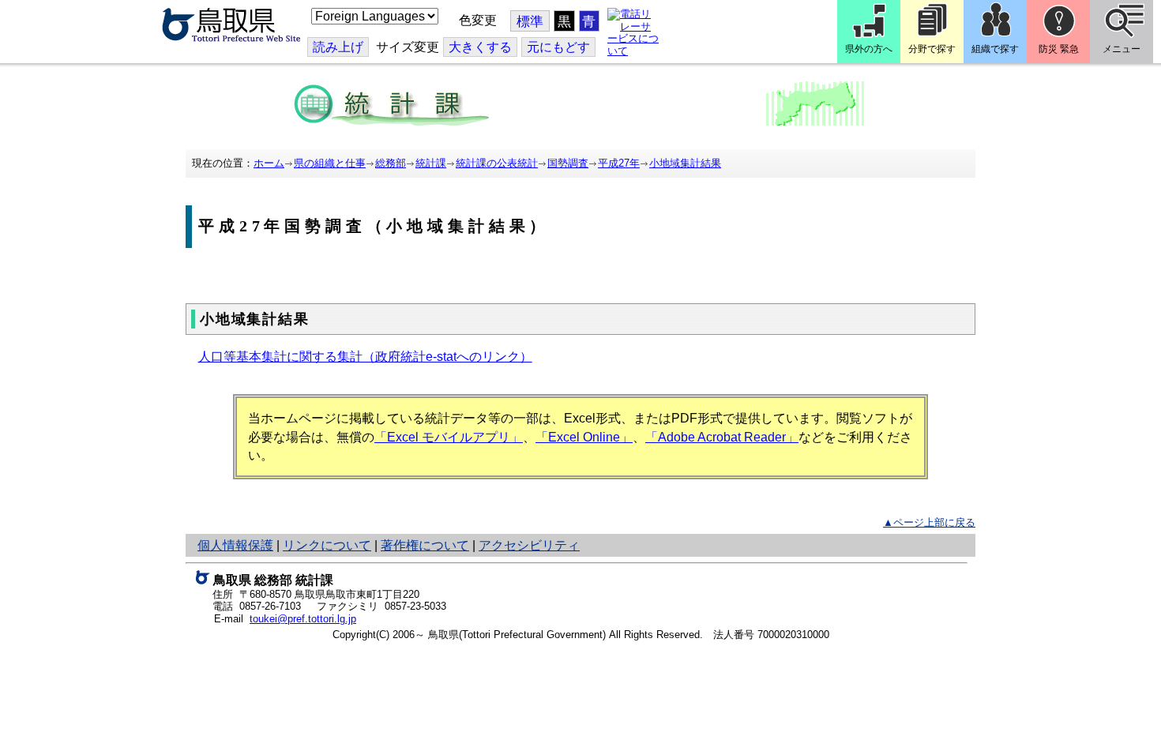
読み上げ (338, 47)
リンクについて (327, 545)
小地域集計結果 (685, 163)
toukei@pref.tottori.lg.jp (303, 619)
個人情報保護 (235, 545)
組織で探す (995, 48)
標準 (530, 21)
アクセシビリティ (529, 545)
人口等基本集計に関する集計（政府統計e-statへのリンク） (365, 356)
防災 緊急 (1059, 48)
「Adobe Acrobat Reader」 (721, 437)
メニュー (1121, 48)
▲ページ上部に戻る (929, 522)
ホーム (269, 163)
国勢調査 (567, 163)
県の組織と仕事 (330, 163)
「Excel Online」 (584, 437)
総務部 (390, 163)
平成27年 (619, 163)
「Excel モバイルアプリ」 (448, 437)
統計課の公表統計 (497, 163)
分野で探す (932, 48)
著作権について (425, 545)
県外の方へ (868, 48)
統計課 (430, 163)
